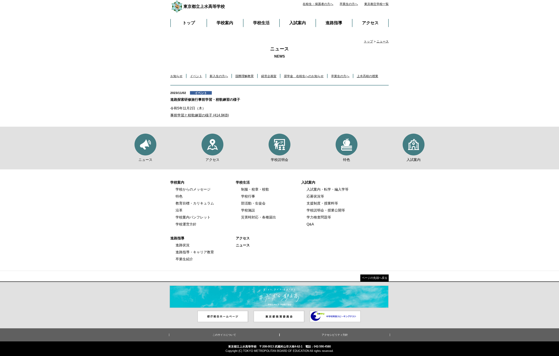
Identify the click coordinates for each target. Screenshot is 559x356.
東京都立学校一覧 (376, 4)
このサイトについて (224, 334)
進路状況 (183, 245)
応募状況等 (315, 196)
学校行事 (248, 196)
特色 (179, 196)
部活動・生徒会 (253, 203)
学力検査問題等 (319, 217)
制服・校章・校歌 (255, 189)
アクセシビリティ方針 (335, 334)
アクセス (370, 22)
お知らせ (176, 76)
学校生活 (261, 22)
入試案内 (297, 22)
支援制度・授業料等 (322, 203)
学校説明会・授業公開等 (326, 210)
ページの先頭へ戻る (374, 277)
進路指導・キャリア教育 (195, 252)
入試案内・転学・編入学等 (328, 189)
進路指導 (334, 22)
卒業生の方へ (349, 4)
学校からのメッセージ (193, 189)
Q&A (310, 224)
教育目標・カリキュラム (195, 203)
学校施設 (248, 210)
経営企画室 (268, 76)
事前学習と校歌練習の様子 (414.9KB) (199, 115)
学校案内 (225, 22)
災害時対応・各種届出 (258, 217)
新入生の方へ (219, 76)
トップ (189, 22)
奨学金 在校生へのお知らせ (304, 76)
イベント (196, 76)
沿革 (179, 210)
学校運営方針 (186, 224)
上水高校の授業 (367, 76)
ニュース (382, 41)
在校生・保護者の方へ (318, 4)
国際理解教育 (244, 76)
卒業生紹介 (184, 259)
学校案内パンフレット (193, 217)
